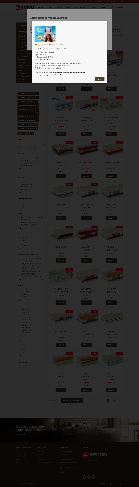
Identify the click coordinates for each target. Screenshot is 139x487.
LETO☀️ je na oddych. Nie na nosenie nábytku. (49, 45)
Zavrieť (99, 79)
